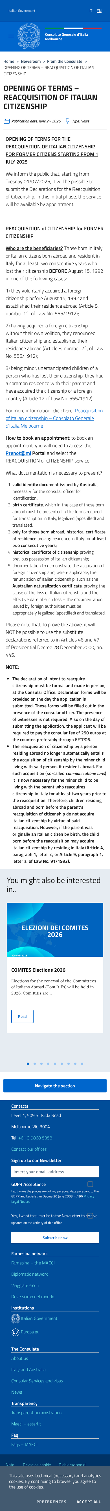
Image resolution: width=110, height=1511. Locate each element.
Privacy (89, 1196)
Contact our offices (29, 1149)
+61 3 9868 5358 (35, 1137)
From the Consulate (64, 61)
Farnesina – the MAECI (33, 1262)
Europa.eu (29, 1331)
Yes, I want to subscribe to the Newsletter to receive (54, 1216)
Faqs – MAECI (24, 1444)
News (16, 1392)
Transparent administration (36, 1412)
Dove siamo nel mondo (32, 1296)
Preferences (52, 1502)
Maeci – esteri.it (26, 1423)
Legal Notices (20, 1201)
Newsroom (31, 61)
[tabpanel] (55, 981)
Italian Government (21, 10)
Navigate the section (55, 1085)
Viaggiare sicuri (25, 1285)
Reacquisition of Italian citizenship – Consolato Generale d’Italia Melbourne (54, 418)
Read (26, 1016)
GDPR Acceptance (28, 1184)
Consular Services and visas (37, 1380)
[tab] (28, 1064)
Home (8, 61)
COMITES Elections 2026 (38, 970)
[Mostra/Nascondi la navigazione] (11, 36)
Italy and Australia (28, 1369)
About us (19, 1358)
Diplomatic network (29, 1274)
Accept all (89, 1502)
